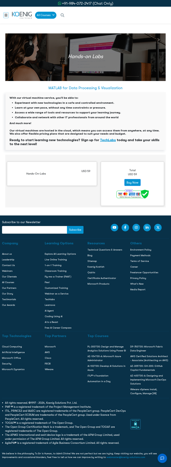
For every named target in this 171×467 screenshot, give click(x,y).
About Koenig (9, 223)
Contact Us (8, 245)
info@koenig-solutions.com (87, 275)
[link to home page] (22, 15)
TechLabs (108, 140)
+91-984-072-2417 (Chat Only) (87, 3)
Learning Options (11, 238)
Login (85, 288)
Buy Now (132, 182)
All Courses (44, 15)
